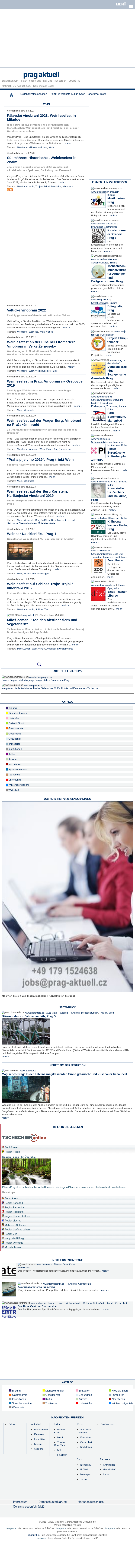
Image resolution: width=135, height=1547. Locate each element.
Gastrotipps (43, 573)
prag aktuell (41, 74)
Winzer (41, 649)
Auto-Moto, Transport (57, 1013)
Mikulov (33, 147)
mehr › (68, 143)
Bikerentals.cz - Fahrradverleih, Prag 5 (29, 1016)
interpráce (11, 1528)
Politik (53, 93)
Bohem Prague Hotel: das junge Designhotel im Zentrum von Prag (35, 680)
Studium (38, 1448)
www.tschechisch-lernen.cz (105, 259)
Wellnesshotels (73, 1303)
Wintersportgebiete (19, 784)
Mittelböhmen (12, 1247)
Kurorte (122, 406)
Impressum (20, 1502)
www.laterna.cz (28, 1070)
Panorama (93, 93)
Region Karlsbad (13, 1203)
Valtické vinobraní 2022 (26, 310)
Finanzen (39, 1434)
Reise (80, 1424)
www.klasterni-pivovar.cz (103, 223)
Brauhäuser (97, 227)
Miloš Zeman (23, 649)
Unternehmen (41, 1429)
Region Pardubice (14, 1207)
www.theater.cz (44, 1264)
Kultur (74, 93)
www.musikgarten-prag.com (105, 192)
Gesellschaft (107, 335)
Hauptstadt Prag (14, 1238)
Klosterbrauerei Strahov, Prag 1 (117, 234)
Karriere (38, 1444)
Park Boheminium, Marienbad (116, 416)
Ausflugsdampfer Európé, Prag (36, 1286)
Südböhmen (11, 1147)
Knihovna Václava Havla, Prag (117, 525)
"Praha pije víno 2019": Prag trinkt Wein (40, 459)
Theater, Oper (61, 1264)
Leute (106, 1474)
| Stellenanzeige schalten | (33, 93)
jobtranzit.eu (34, 1535)
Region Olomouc (13, 1242)
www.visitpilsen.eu (100, 439)
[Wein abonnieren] (8, 190)
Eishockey (85, 1464)
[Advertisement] (67, 42)
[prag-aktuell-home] (11, 95)
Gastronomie (110, 227)
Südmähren (11, 1198)
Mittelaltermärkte (52, 186)
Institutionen (113, 445)
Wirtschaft (64, 93)
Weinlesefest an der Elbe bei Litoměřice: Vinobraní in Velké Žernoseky (41, 344)
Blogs (103, 93)
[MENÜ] (131, 4)
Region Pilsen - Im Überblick (19, 1157)
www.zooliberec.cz (100, 550)
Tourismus (112, 406)
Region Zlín (10, 1234)
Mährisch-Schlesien (15, 1225)
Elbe (55, 371)
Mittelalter (68, 186)
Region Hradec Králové (17, 1216)
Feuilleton (62, 1455)
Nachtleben (14, 764)
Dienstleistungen (17, 713)
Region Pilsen (12, 1151)
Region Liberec (12, 1220)
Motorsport (85, 1474)
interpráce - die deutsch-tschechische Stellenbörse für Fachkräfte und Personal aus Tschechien (50, 688)
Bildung (111, 195)
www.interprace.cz (33, 685)
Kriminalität (109, 1464)
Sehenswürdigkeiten (101, 400)
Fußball (84, 1469)
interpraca (110, 1528)
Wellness (87, 1303)
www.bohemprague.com (41, 677)
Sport (82, 93)
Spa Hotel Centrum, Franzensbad (37, 1306)
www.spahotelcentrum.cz (43, 1303)
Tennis (83, 1479)
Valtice (49, 332)
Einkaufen (14, 718)
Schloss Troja (42, 609)
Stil (59, 1450)
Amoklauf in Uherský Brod (59, 649)
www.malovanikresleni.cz (104, 481)
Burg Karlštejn (42, 520)
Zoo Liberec (115, 560)
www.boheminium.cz (101, 397)
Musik (60, 1437)
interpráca (61, 1528)
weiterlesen (119, 1187)
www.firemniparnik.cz (53, 1284)
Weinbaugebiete (43, 371)
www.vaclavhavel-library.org (105, 518)
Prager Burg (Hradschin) (58, 449)
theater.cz (24, 1267)
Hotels (61, 1303)
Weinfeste (22, 147)
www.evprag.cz (118, 360)
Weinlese (42, 147)
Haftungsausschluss (91, 1502)
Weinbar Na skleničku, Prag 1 (31, 534)
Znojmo (39, 186)
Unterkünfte (14, 779)
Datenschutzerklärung (52, 1502)
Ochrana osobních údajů (28, 1506)
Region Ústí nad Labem (17, 1229)
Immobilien (14, 743)
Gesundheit (14, 738)
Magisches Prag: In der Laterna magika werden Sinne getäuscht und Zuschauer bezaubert (64, 1074)
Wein (51, 147)
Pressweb (41, 1538)
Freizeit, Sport (16, 723)
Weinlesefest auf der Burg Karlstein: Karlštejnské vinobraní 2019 (37, 493)
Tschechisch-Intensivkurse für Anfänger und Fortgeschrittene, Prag (108, 273)
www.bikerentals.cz (34, 1013)
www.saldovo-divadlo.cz (103, 585)
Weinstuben (30, 573)
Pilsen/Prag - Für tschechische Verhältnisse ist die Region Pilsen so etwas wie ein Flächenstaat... (57, 1187)
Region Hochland (14, 1211)
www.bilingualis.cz (100, 299)
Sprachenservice (99, 263)
